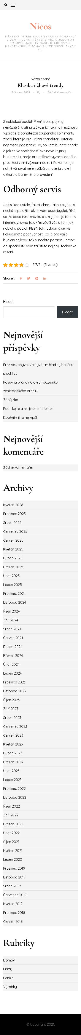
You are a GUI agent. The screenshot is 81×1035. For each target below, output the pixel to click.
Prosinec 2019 (14, 868)
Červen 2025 (13, 540)
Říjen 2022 (11, 806)
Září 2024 (10, 620)
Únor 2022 (11, 833)
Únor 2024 (11, 664)
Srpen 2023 (12, 717)
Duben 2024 (12, 647)
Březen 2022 (13, 824)
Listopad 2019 (14, 877)
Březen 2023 (13, 762)
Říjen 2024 (11, 611)
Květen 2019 (12, 904)
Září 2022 (10, 815)
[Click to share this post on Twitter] (28, 278)
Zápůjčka (10, 400)
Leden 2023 (12, 779)
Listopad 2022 (14, 797)
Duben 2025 (12, 558)
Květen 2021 (12, 850)
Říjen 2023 (11, 700)
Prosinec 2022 (14, 788)
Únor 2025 (11, 576)
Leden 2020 (12, 859)
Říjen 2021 (11, 842)
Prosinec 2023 (14, 682)
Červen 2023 (13, 735)
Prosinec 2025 (14, 514)
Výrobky (10, 987)
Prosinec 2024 (14, 593)
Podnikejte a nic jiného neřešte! (27, 408)
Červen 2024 (13, 638)
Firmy (7, 969)
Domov (9, 960)
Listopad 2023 (14, 691)
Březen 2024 (13, 655)
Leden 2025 (12, 584)
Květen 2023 (13, 744)
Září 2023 (10, 709)
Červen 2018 (13, 921)
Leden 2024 (12, 673)
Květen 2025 (13, 549)
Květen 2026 (13, 505)
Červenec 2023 (15, 726)
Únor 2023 (11, 771)
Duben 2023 (12, 753)
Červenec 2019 (15, 895)
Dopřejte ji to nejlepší (20, 417)
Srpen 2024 (12, 629)
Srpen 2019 (12, 886)
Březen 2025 (13, 567)
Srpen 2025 (12, 522)
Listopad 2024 (14, 602)
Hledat (8, 301)
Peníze (8, 978)
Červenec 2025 (15, 531)
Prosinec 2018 (14, 912)
